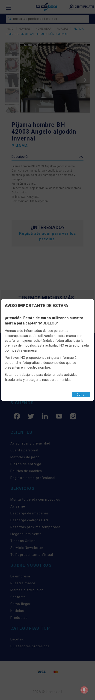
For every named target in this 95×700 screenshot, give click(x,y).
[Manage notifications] (84, 690)
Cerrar (81, 394)
